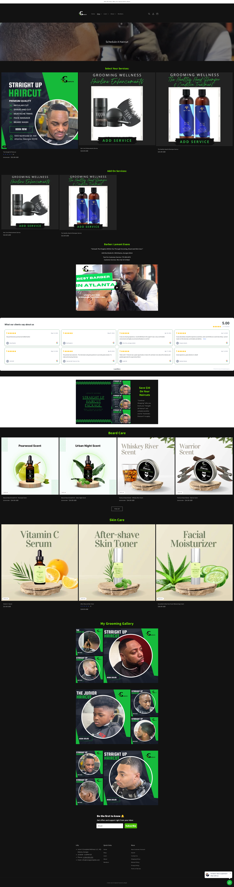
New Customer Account (138, 849)
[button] (99, 14)
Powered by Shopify (122, 882)
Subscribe (131, 825)
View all (117, 509)
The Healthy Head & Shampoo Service (168, 149)
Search (133, 853)
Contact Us (134, 856)
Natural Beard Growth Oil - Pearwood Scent (15, 498)
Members (106, 862)
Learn (105, 856)
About (105, 859)
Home (105, 849)
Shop (105, 853)
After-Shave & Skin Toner (87, 604)
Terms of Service (136, 868)
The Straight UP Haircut (9, 152)
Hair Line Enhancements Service (89, 148)
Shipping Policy (135, 859)
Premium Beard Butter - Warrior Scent (187, 498)
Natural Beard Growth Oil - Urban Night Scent (73, 498)
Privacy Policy (135, 865)
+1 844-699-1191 (88, 857)
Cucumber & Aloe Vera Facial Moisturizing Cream (171, 604)
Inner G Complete (114, 882)
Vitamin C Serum (7, 604)
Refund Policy (135, 862)
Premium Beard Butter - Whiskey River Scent (131, 498)
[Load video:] (117, 287)
